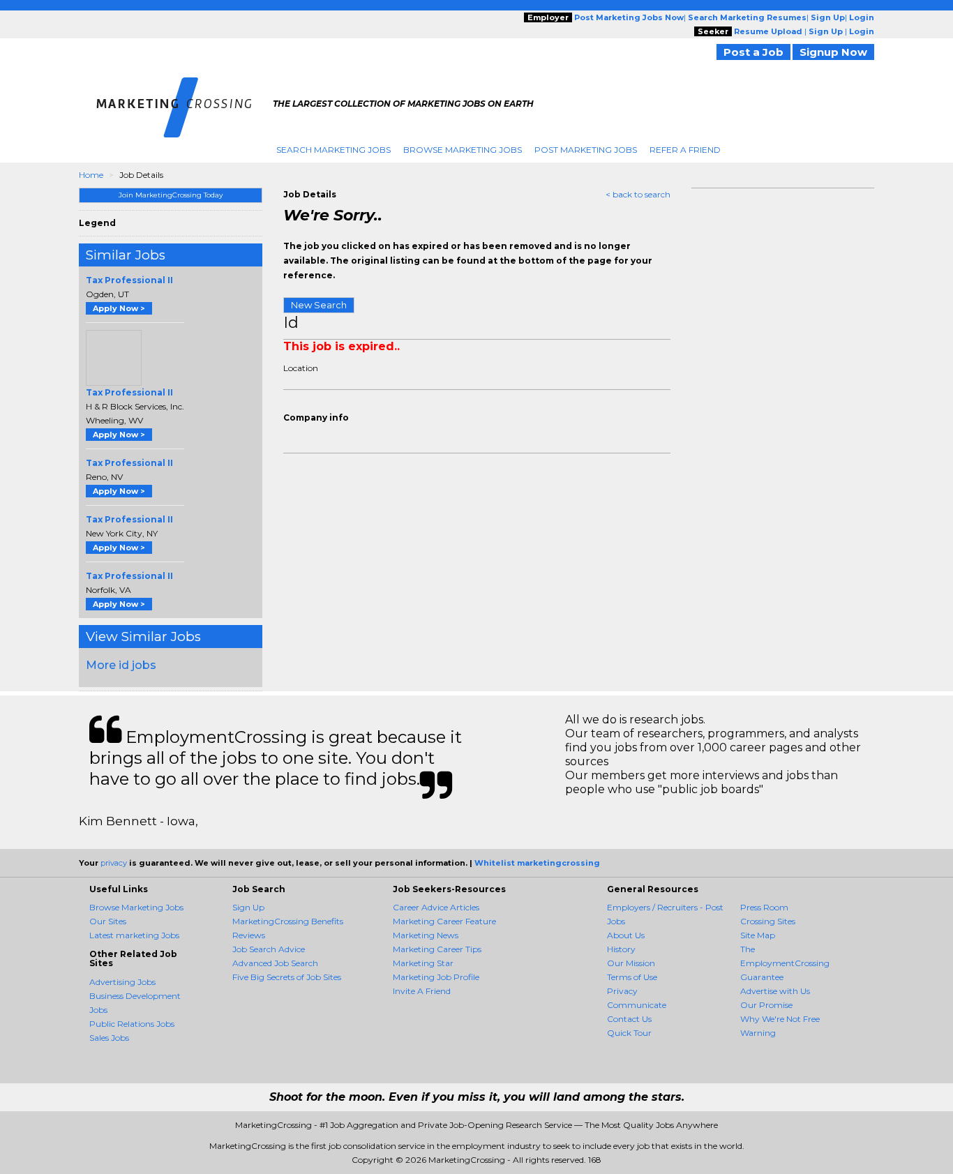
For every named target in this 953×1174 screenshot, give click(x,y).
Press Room (764, 907)
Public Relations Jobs (131, 1023)
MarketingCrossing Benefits (287, 921)
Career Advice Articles (436, 907)
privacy (113, 863)
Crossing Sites (767, 921)
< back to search (638, 194)
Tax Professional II (129, 280)
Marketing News (425, 935)
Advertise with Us (775, 991)
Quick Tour (629, 1033)
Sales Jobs (109, 1037)
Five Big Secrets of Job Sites (286, 977)
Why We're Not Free (780, 1019)
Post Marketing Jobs (585, 149)
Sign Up (248, 907)
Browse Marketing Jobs (462, 149)
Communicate (636, 1005)
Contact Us (629, 1019)
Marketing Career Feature (444, 921)
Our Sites (107, 921)
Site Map (757, 935)
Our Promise (766, 1005)
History (621, 949)
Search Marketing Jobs (333, 149)
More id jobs (121, 665)
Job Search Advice (268, 949)
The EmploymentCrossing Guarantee (785, 963)
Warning (758, 1033)
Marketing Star (423, 963)
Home (91, 175)
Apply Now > (119, 308)
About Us (626, 935)
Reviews (248, 935)
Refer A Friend (685, 149)
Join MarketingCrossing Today (171, 195)
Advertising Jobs (122, 982)
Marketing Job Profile (436, 977)
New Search (319, 304)
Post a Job (753, 52)
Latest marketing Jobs (134, 935)
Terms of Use (632, 977)
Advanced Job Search (275, 963)
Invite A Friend (422, 991)
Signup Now (833, 52)
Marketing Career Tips (437, 949)
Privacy (622, 991)
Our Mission (631, 963)
